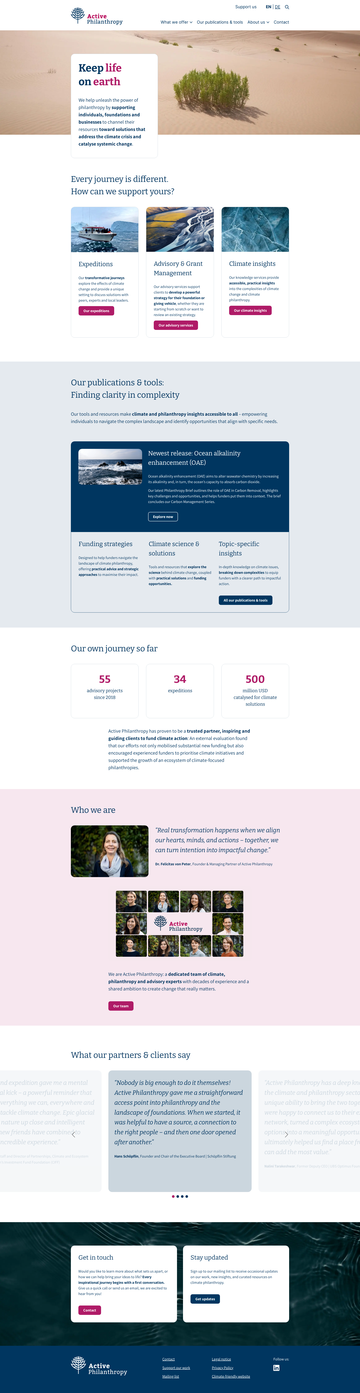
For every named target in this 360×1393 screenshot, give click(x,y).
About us (256, 22)
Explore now (163, 516)
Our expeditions (96, 310)
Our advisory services (176, 325)
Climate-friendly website (231, 1376)
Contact (281, 22)
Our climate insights (250, 310)
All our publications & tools (246, 600)
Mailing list (170, 1376)
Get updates (205, 1299)
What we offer (174, 22)
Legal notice (221, 1359)
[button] (284, 7)
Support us (246, 6)
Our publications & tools (220, 22)
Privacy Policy (222, 1367)
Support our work (176, 1367)
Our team (121, 1006)
